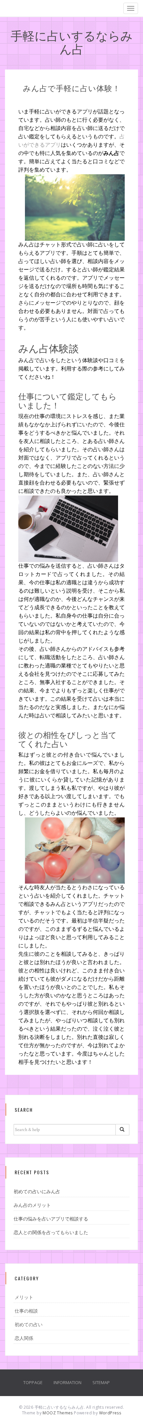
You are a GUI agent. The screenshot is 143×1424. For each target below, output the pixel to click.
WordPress (110, 1413)
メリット (24, 1298)
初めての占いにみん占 (37, 1192)
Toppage (33, 1382)
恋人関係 (24, 1339)
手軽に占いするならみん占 (72, 41)
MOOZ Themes (57, 1413)
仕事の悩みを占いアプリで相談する (51, 1219)
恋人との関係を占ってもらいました (51, 1233)
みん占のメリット (32, 1206)
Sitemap (101, 1382)
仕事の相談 (26, 1311)
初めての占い (29, 1325)
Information (67, 1382)
